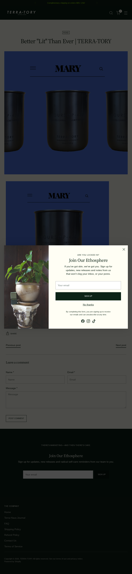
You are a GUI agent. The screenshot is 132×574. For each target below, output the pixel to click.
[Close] (123, 249)
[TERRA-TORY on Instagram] (88, 321)
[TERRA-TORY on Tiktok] (94, 321)
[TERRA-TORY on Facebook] (83, 321)
